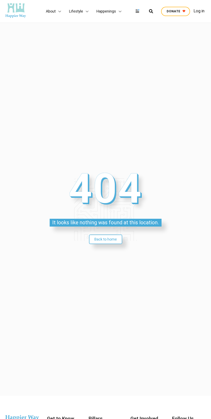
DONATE (174, 11)
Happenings (106, 11)
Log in (198, 11)
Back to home (105, 239)
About (51, 11)
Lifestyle (76, 11)
